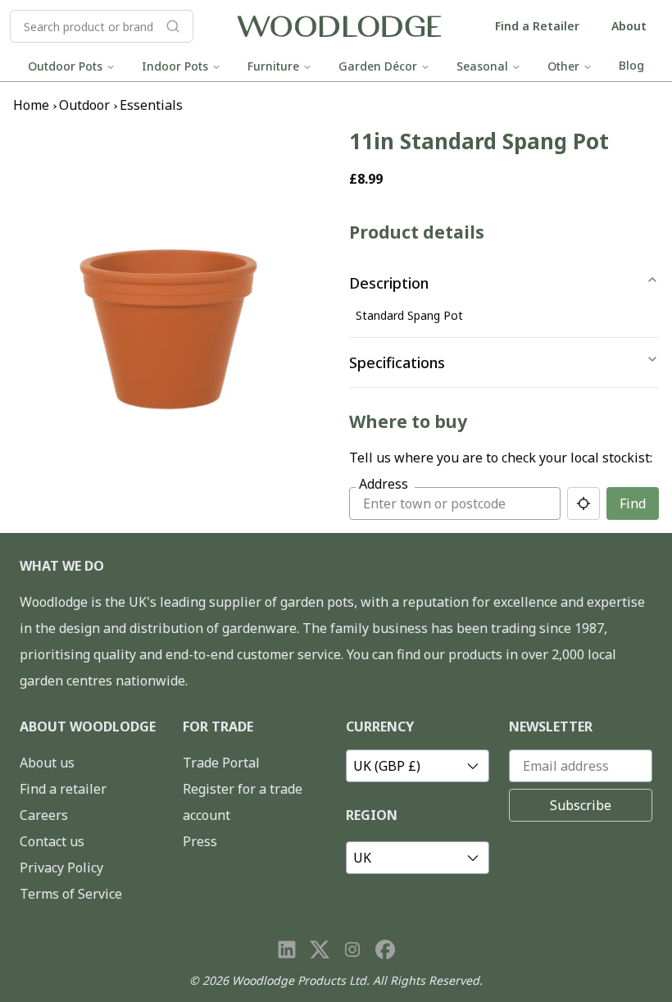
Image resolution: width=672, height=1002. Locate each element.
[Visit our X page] (319, 949)
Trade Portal (221, 763)
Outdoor (84, 105)
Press (200, 841)
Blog (631, 65)
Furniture (273, 66)
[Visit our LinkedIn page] (287, 949)
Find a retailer (63, 789)
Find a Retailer (537, 26)
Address (383, 484)
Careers (44, 815)
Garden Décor (377, 66)
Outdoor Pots (65, 66)
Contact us (52, 841)
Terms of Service (71, 894)
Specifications (397, 362)
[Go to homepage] (339, 27)
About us (47, 763)
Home (31, 105)
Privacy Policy (61, 868)
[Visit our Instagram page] (352, 949)
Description (389, 283)
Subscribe (580, 805)
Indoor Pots (175, 66)
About (629, 26)
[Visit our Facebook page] (385, 949)
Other (563, 66)
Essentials (151, 105)
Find (633, 503)
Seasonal (482, 66)
